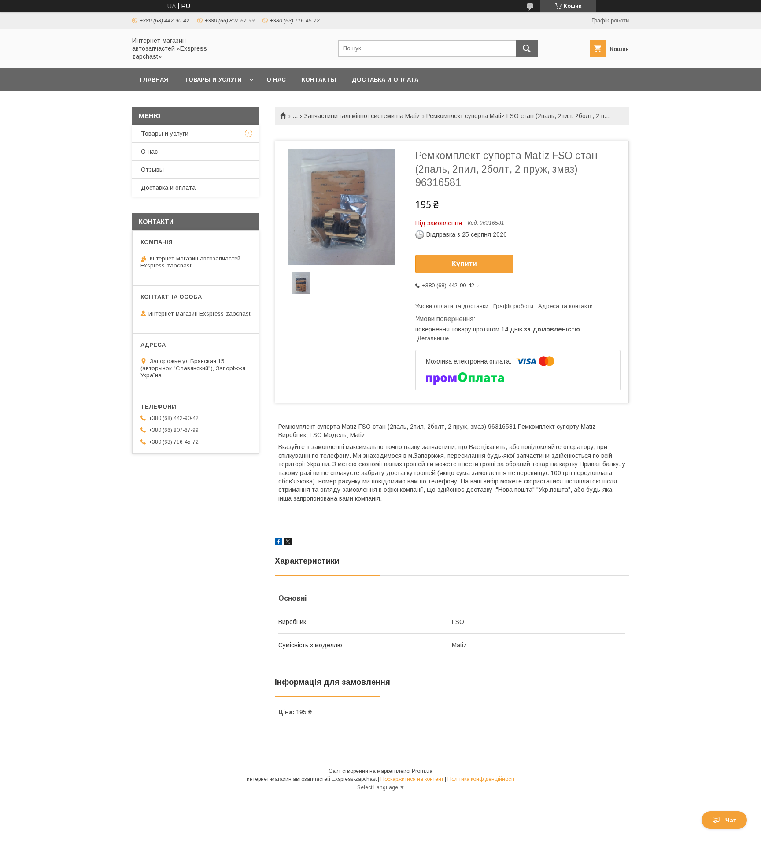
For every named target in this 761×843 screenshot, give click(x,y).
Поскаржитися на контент (411, 779)
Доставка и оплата (385, 79)
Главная (154, 79)
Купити (464, 263)
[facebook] (278, 542)
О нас (276, 79)
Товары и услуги (213, 79)
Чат (730, 820)
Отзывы (152, 169)
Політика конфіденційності (480, 779)
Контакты (319, 79)
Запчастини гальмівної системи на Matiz (362, 115)
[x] (288, 542)
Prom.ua (422, 771)
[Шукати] (527, 48)
